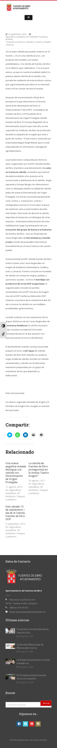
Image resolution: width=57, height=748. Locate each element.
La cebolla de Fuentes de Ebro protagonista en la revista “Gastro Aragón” (38, 469)
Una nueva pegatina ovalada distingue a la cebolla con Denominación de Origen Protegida (16, 472)
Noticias (10, 45)
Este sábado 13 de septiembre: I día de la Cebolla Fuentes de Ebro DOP (15, 513)
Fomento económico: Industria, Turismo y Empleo (28, 42)
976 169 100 (23, 607)
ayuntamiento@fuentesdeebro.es (30, 612)
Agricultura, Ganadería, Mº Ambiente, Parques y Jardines (27, 38)
